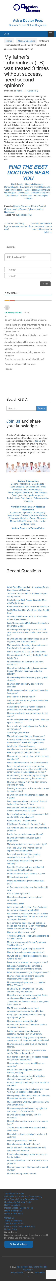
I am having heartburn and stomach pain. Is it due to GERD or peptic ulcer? (27, 815)
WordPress (40, 1272)
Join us (13, 421)
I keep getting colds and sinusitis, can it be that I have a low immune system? (28, 1097)
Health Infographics (13, 1210)
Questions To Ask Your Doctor (18, 1202)
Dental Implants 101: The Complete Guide (26, 651)
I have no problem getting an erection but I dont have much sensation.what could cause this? (27, 632)
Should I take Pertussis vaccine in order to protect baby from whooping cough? (26, 708)
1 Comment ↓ (32, 90)
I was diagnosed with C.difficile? (21, 1140)
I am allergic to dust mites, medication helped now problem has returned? (27, 1058)
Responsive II (17, 1272)
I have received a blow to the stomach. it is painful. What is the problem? (26, 1052)
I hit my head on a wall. (17, 877)
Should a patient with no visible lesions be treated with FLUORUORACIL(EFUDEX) (26, 741)
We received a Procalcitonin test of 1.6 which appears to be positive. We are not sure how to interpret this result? (27, 916)
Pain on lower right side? (18, 893)
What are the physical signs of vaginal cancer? (28, 972)
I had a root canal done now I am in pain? (26, 873)
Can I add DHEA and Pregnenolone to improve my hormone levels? (24, 849)
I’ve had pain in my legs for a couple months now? (15, 226)
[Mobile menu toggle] (51, 34)
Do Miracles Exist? (15, 903)
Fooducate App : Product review (21, 820)
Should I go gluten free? (18, 732)
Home (9, 40)
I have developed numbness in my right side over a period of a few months (27, 1110)
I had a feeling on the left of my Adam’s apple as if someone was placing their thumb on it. (27, 777)
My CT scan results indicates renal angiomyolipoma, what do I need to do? (25, 1009)
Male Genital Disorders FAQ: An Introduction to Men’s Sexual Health (27, 618)
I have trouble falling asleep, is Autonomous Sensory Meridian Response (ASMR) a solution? (27, 671)
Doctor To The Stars (13, 1213)
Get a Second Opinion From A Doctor (21, 1199)
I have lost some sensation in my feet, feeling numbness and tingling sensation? (27, 996)
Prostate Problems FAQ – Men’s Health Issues (28, 606)
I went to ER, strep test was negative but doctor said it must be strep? (25, 868)
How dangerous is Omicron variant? (23, 752)
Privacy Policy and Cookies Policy (19, 1226)
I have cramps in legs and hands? (22, 1020)
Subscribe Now (18, 1244)
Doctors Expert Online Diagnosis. (28, 25)
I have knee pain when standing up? (23, 1144)
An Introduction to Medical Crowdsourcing (23, 1196)
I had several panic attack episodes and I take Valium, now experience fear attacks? (28, 1090)
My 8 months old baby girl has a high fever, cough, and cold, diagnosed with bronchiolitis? (28, 1039)
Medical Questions (26, 40)
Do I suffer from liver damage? (21, 696)
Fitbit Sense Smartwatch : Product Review (26, 824)
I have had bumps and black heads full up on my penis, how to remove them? (27, 640)
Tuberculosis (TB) (24, 214)
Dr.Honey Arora (13, 312)
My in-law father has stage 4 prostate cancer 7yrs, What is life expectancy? (27, 646)
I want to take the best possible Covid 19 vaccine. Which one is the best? (25, 809)
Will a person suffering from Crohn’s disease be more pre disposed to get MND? (27, 908)
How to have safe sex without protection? (26, 952)
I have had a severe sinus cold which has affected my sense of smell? (26, 1077)
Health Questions (12, 1204)
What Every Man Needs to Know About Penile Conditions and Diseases (28, 588)
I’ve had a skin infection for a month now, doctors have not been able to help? (40, 227)
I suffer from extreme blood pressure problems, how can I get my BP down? (24, 1032)
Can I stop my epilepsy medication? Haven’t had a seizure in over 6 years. (27, 802)
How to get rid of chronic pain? (21, 932)
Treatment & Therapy (14, 1193)
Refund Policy (10, 1229)
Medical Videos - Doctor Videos (18, 1207)
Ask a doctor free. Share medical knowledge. (32, 1268)
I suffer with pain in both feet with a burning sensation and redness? (26, 1149)
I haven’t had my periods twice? (21, 1173)
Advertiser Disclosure (14, 1223)
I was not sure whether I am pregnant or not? (27, 962)
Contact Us (9, 1217)
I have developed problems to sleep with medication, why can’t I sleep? (25, 977)
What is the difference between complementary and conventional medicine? (27, 747)
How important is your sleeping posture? (25, 948)
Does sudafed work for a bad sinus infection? (27, 762)
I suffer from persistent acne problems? (25, 834)
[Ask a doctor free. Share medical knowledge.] (28, 7)
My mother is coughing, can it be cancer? (26, 736)
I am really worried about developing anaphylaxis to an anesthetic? (23, 855)
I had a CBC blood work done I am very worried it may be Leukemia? (25, 990)
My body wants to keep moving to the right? (27, 844)
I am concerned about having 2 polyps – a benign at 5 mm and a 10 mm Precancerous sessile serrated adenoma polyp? (27, 925)
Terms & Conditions (13, 1220)
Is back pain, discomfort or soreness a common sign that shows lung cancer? (24, 967)
